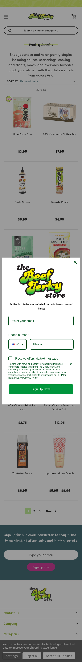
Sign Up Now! (41, 389)
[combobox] (17, 344)
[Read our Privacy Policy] (71, 364)
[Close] (75, 262)
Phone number (18, 335)
